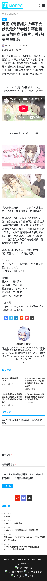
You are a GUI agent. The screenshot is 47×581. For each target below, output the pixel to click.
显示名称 (7, 454)
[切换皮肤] (39, 6)
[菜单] (43, 6)
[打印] (32, 318)
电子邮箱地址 (9, 464)
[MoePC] (12, 5)
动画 (16, 13)
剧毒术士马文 (10, 46)
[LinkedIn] (16, 318)
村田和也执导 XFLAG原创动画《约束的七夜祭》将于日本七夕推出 (35, 396)
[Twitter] (11, 318)
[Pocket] (27, 318)
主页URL (8, 13)
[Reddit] (22, 318)
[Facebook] (6, 318)
